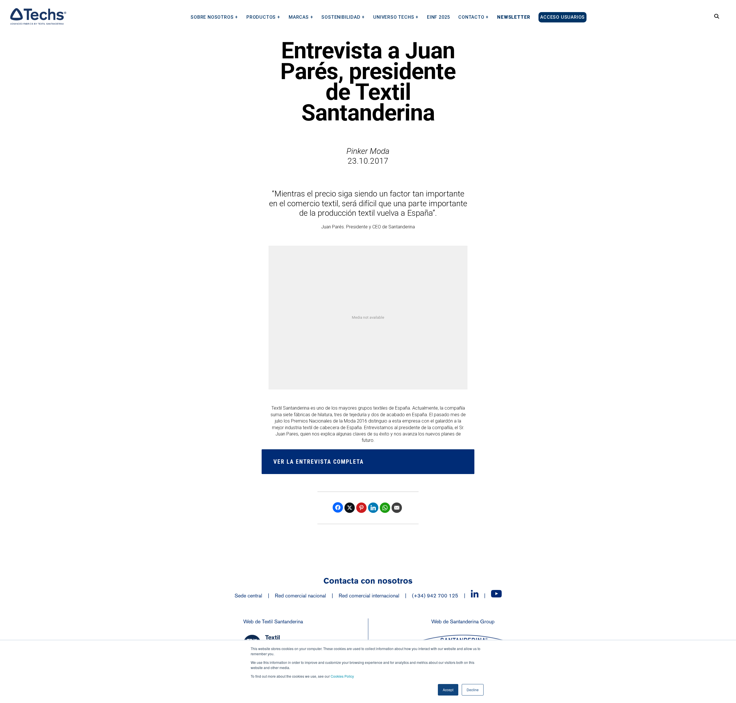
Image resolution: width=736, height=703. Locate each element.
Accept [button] (448, 689)
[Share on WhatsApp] (385, 508)
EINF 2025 (438, 17)
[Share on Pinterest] (361, 508)
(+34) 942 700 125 (435, 596)
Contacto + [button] (473, 17)
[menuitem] (214, 15)
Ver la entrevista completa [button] (318, 461)
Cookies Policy (342, 676)
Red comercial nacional (300, 596)
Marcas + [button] (301, 17)
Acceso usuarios (562, 17)
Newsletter (513, 17)
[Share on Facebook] (338, 507)
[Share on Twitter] (349, 508)
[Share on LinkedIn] (373, 508)
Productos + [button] (263, 17)
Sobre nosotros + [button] (214, 17)
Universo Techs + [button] (396, 17)
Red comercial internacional (369, 596)
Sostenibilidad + (343, 17)
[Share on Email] (397, 508)
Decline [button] (473, 689)
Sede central (248, 596)
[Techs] (38, 16)
